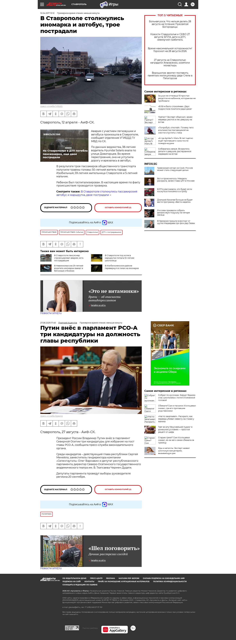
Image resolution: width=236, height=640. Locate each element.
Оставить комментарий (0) (118, 208)
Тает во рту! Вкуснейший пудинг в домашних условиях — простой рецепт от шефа (175, 429)
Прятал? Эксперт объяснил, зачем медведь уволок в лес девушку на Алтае (175, 119)
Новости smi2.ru (51, 313)
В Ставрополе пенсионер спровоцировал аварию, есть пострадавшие (68, 258)
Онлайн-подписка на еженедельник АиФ (164, 578)
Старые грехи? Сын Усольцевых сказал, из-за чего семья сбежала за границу (176, 440)
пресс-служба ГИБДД (51, 106)
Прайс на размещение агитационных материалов (123, 582)
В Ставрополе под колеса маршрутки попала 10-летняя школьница (119, 258)
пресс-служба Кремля (51, 416)
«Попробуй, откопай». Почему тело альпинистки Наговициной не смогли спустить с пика (176, 130)
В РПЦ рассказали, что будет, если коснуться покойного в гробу (174, 190)
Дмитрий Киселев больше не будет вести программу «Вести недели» (175, 201)
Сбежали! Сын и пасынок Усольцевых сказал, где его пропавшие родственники (177, 408)
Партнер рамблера (90, 628)
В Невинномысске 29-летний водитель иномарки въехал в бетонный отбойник (68, 268)
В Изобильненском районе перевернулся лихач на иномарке (122, 266)
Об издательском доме (74, 578)
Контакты (89, 582)
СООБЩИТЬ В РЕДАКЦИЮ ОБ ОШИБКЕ (79, 585)
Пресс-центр (96, 578)
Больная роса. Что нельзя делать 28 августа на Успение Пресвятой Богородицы (170, 24)
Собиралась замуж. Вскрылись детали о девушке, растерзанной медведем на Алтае (174, 151)
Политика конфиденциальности (170, 582)
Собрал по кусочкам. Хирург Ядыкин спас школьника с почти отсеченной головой (176, 397)
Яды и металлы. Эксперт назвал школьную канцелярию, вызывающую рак (174, 450)
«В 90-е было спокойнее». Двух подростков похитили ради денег (175, 107)
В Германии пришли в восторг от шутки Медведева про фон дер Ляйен (176, 222)
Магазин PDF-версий (129, 578)
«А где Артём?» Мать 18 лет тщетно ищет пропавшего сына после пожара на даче (175, 141)
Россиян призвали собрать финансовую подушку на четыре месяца (173, 212)
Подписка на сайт (71, 582)
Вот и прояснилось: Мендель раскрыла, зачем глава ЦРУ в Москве (175, 179)
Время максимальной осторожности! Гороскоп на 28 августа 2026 (170, 50)
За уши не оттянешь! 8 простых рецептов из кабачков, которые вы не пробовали (177, 98)
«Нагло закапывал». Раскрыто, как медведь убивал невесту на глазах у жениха (176, 419)
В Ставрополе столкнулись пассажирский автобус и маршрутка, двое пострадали (96, 193)
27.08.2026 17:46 (48, 323)
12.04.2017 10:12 (47, 13)
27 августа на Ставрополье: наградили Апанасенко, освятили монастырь (170, 63)
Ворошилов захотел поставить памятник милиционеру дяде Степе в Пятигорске (170, 76)
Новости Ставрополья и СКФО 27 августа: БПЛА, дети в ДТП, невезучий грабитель (170, 37)
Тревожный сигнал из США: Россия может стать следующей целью (175, 169)
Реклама (110, 578)
